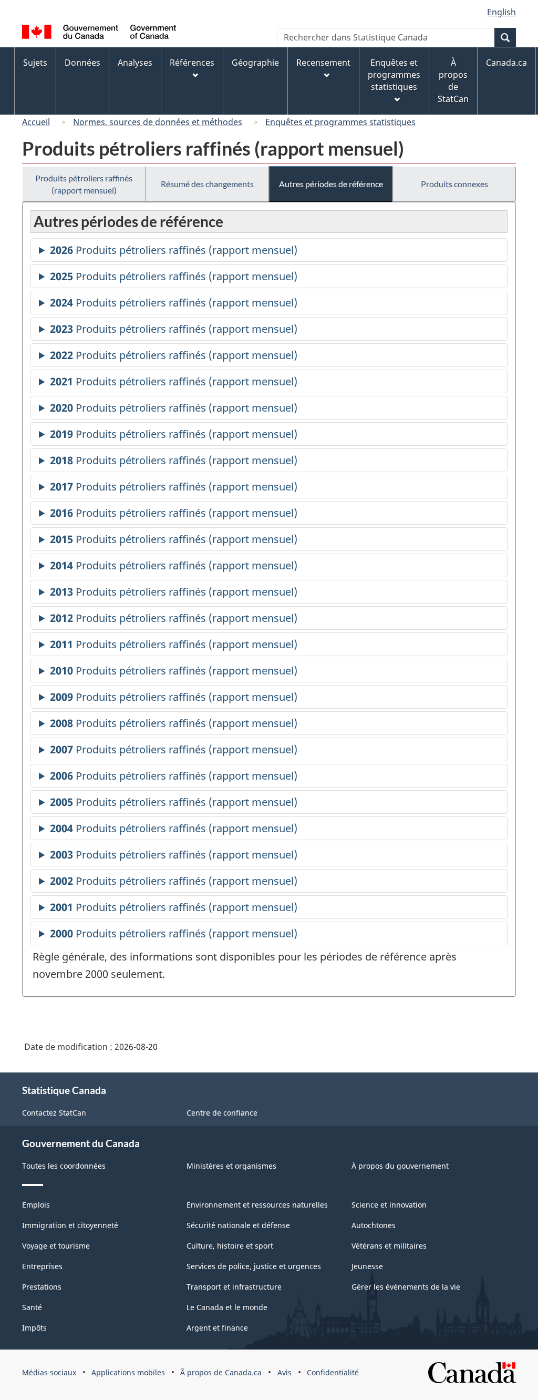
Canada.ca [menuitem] (506, 62)
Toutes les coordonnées (64, 1166)
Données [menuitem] (82, 62)
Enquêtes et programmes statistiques (340, 122)
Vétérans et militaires (389, 1246)
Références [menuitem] (192, 62)
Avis (284, 1372)
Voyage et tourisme (56, 1246)
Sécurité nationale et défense (238, 1225)
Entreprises (42, 1266)
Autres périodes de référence (331, 184)
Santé (32, 1307)
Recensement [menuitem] (323, 62)
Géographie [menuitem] (255, 62)
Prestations (41, 1287)
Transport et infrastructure (234, 1287)
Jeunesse (367, 1266)
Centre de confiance (222, 1113)
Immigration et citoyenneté (70, 1225)
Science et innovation (389, 1205)
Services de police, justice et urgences (254, 1266)
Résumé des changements (207, 184)
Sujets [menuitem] (35, 62)
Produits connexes (454, 184)
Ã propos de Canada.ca (221, 1372)
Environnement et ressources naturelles (257, 1205)
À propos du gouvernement (400, 1166)
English (501, 12)
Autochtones (373, 1225)
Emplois (36, 1205)
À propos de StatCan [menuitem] (453, 81)
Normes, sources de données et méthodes (157, 122)
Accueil (36, 122)
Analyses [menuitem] (135, 62)
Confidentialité (333, 1372)
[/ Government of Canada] (99, 33)
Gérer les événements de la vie (405, 1287)
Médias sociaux (49, 1372)
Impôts (34, 1328)
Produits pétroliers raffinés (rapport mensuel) (83, 184)
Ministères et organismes (231, 1166)
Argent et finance (217, 1328)
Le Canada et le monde (227, 1307)
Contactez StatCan (54, 1113)
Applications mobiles (128, 1372)
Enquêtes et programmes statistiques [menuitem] (394, 75)
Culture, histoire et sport (230, 1246)
